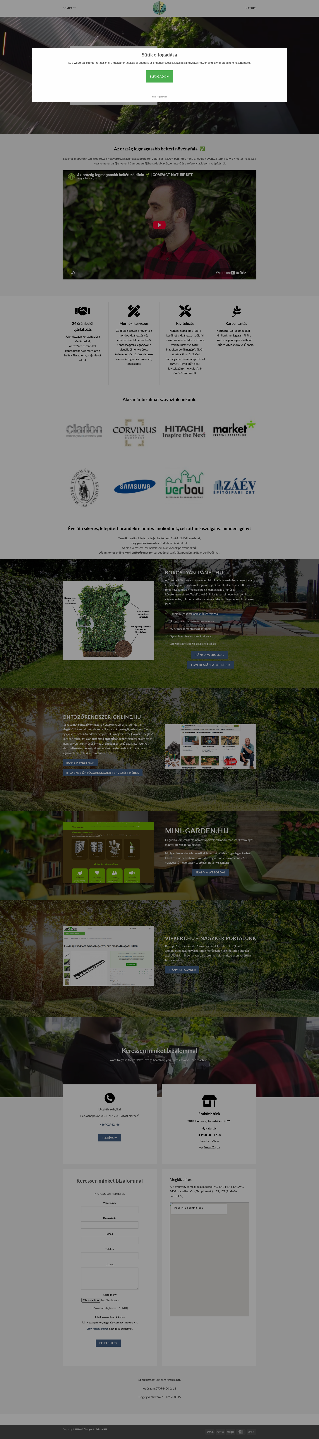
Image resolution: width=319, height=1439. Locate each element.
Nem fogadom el (159, 96)
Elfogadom (159, 76)
